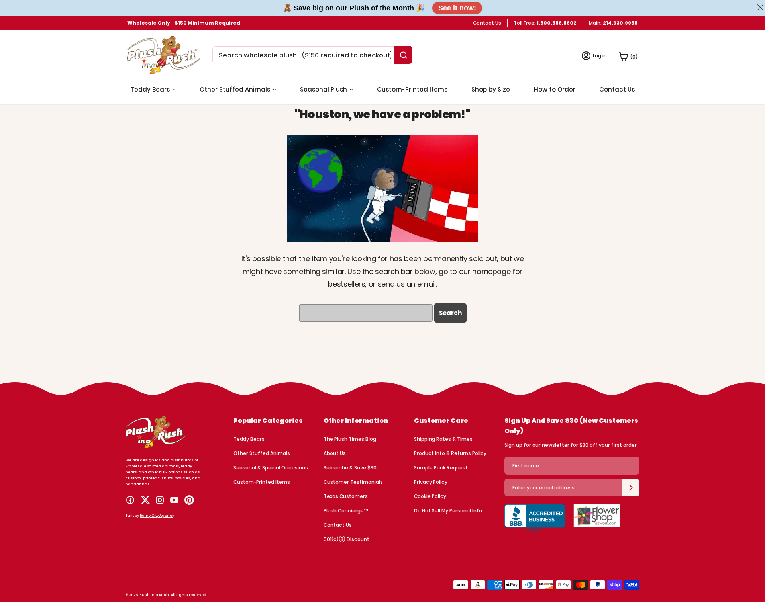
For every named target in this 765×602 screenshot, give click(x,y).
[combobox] (305, 55)
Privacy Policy (430, 482)
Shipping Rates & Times (443, 439)
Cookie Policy (430, 496)
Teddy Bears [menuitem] (150, 89)
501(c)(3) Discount (346, 539)
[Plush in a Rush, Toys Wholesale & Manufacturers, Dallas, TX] (534, 522)
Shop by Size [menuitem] (490, 89)
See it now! (457, 8)
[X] (145, 500)
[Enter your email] (630, 487)
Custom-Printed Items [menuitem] (412, 89)
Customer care (441, 420)
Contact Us (487, 23)
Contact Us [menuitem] (617, 89)
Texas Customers (346, 496)
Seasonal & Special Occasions (270, 467)
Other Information (356, 420)
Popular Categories (268, 420)
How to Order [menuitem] (554, 89)
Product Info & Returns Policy (450, 453)
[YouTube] (174, 500)
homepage (491, 271)
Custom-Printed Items (261, 482)
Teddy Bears (249, 439)
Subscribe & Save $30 (350, 467)
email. (427, 284)
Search (450, 313)
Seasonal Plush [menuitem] (323, 89)
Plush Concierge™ (346, 510)
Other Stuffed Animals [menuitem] (235, 89)
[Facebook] (130, 500)
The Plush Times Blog (350, 439)
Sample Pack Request (441, 467)
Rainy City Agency (157, 515)
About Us (335, 453)
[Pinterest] (189, 500)
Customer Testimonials (353, 482)
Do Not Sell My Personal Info (448, 510)
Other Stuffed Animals (261, 453)
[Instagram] (160, 500)
